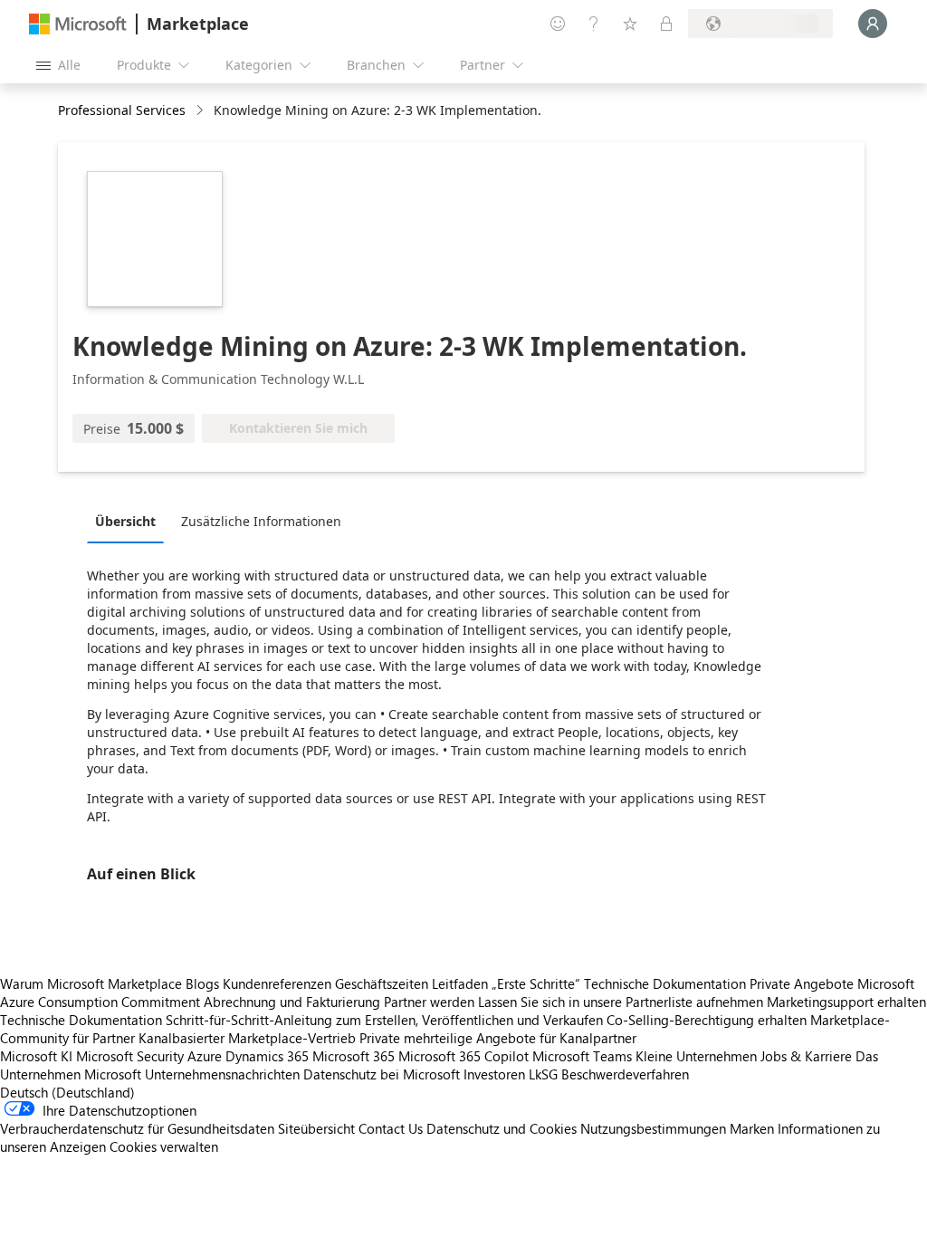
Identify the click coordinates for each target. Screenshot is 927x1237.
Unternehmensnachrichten (222, 1074)
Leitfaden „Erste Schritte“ (506, 983)
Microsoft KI (36, 1056)
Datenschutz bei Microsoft (381, 1074)
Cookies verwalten (164, 1146)
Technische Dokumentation (665, 983)
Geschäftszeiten (381, 983)
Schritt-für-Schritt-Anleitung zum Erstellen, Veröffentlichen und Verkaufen (384, 1020)
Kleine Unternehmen (696, 1056)
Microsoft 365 (353, 1056)
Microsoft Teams (582, 1056)
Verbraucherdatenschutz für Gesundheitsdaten (137, 1128)
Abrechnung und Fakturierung (292, 1001)
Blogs (202, 983)
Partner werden (429, 1001)
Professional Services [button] (122, 110)
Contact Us (390, 1128)
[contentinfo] (201, 111)
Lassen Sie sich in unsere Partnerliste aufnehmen (620, 1001)
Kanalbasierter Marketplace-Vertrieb (247, 1038)
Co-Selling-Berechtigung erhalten (707, 1020)
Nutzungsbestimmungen (653, 1128)
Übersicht (125, 521)
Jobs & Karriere (806, 1056)
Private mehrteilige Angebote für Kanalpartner (497, 1038)
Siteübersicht (316, 1128)
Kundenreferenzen (277, 983)
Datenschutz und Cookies (501, 1128)
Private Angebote (802, 983)
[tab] (130, 521)
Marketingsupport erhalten (846, 1001)
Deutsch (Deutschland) (67, 1092)
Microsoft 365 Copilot (463, 1056)
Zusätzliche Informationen (261, 521)
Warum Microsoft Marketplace (91, 983)
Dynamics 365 (267, 1056)
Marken (752, 1128)
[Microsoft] (78, 24)
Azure (204, 1056)
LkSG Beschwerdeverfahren (609, 1074)
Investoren (494, 1074)
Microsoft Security (130, 1056)
